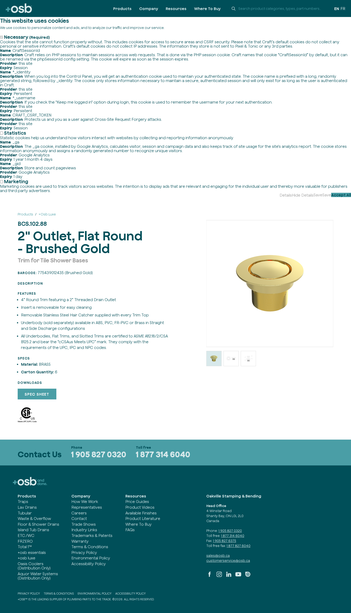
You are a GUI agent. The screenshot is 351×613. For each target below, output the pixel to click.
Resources (176, 8)
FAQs (130, 530)
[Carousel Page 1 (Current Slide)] (214, 358)
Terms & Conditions (89, 547)
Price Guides (137, 501)
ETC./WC (26, 535)
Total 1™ (25, 547)
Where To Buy (207, 8)
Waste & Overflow (34, 518)
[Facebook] (209, 576)
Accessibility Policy (88, 564)
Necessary (27, 37)
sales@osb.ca (218, 556)
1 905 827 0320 (98, 454)
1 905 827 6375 (224, 541)
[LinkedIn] (228, 576)
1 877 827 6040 (238, 546)
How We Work (84, 501)
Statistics (15, 133)
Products (122, 8)
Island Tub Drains (33, 530)
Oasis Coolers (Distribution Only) (34, 566)
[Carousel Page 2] (231, 358)
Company (148, 8)
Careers (79, 513)
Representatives (86, 507)
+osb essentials (32, 552)
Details (286, 195)
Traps (23, 501)
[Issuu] (248, 576)
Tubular (25, 513)
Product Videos (139, 507)
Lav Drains (27, 507)
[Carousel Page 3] (248, 358)
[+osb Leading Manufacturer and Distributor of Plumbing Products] (19, 8)
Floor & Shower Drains (38, 524)
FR (342, 8)
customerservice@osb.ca (228, 561)
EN (336, 8)
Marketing (16, 181)
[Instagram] (219, 576)
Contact (79, 518)
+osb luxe (26, 558)
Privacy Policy (84, 552)
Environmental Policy (90, 558)
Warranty (80, 541)
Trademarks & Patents (91, 535)
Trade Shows (83, 524)
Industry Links (84, 530)
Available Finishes (141, 513)
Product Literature (142, 518)
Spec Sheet (37, 394)
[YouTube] (238, 576)
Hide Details (303, 195)
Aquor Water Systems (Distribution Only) (38, 576)
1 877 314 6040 (163, 454)
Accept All (341, 195)
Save (318, 195)
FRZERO (25, 541)
